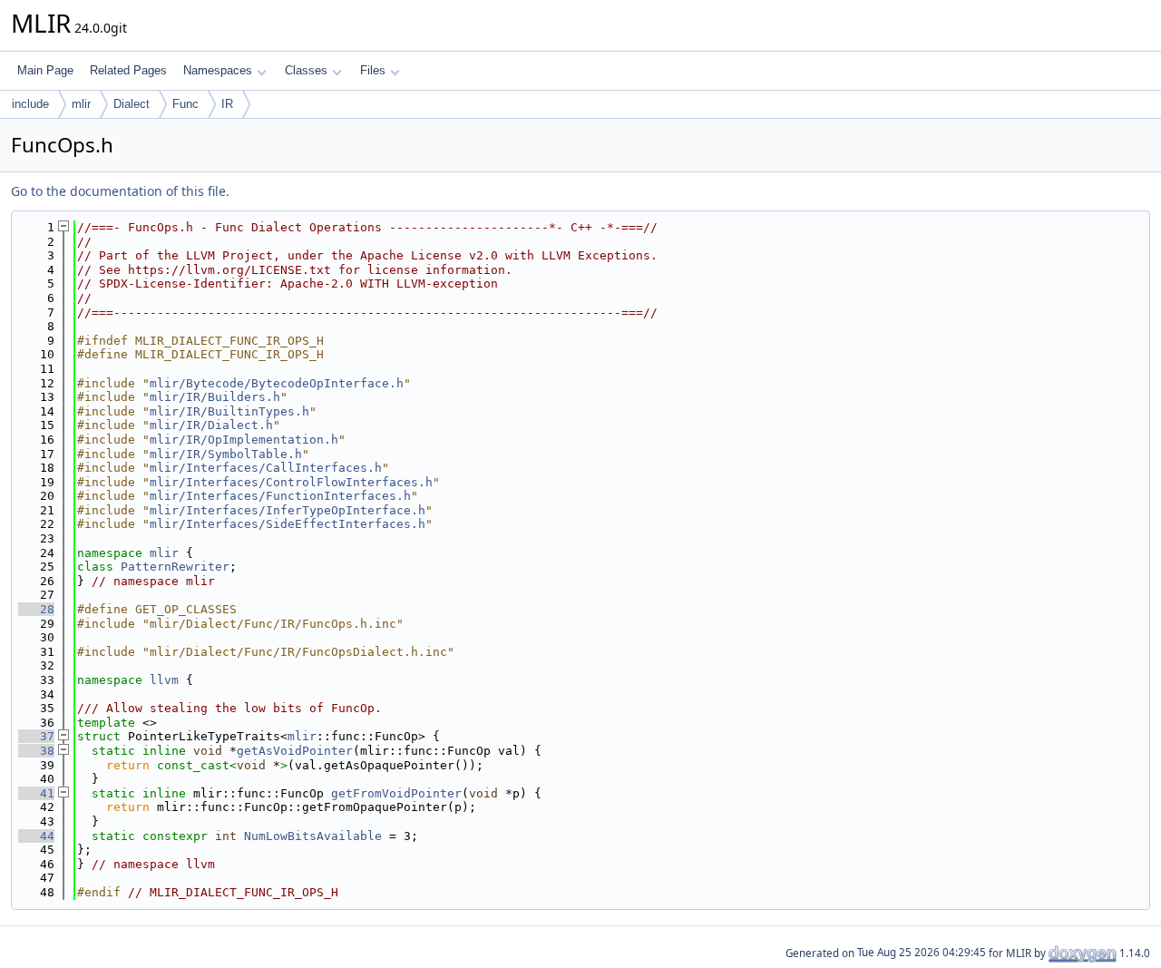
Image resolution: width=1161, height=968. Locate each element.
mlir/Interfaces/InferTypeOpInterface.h (287, 510)
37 (36, 736)
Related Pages (128, 70)
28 (36, 609)
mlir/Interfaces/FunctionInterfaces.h (280, 496)
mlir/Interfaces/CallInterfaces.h (266, 467)
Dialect (131, 104)
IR (227, 104)
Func (185, 104)
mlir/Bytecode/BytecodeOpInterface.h (277, 383)
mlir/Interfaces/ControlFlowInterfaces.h (291, 482)
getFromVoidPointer (396, 793)
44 (36, 836)
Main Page (45, 70)
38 (36, 751)
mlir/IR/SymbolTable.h (226, 454)
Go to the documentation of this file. (120, 191)
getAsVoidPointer (295, 751)
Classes (306, 70)
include (30, 104)
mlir (81, 104)
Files (372, 70)
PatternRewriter (175, 566)
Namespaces (217, 70)
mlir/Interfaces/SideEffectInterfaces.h (287, 524)
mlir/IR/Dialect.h (211, 425)
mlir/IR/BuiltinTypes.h (229, 411)
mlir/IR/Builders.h (215, 397)
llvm (164, 680)
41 (36, 793)
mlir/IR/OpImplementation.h (244, 439)
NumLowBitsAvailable (313, 836)
